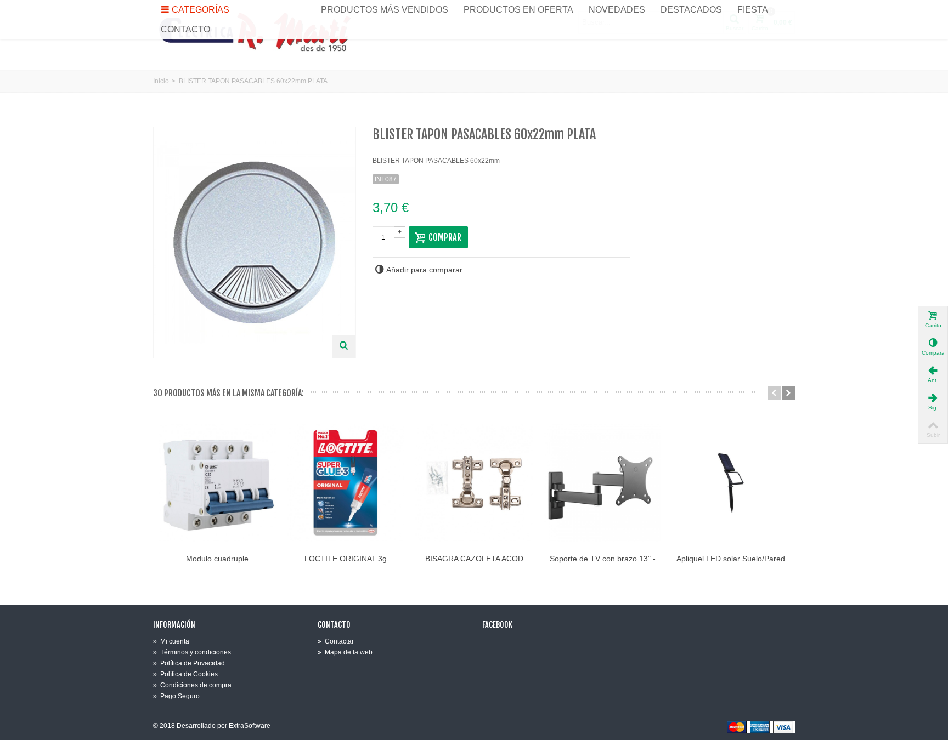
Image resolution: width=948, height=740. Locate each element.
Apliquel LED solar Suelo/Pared (730, 558)
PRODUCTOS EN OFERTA (518, 9)
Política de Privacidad (189, 663)
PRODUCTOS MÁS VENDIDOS (384, 9)
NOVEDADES (617, 9)
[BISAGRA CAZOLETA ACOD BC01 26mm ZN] (474, 483)
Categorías (200, 9)
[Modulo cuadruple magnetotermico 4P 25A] (217, 483)
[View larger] (344, 346)
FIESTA (752, 9)
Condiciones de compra (192, 685)
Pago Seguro (176, 696)
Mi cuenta (171, 641)
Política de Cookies (185, 674)
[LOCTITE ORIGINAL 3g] (345, 483)
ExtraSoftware (249, 726)
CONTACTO (185, 29)
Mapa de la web (345, 652)
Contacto (334, 625)
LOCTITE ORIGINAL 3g (345, 558)
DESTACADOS (691, 9)
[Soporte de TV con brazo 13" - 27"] (602, 483)
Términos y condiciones (192, 652)
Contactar (336, 641)
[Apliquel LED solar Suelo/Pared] (730, 483)
